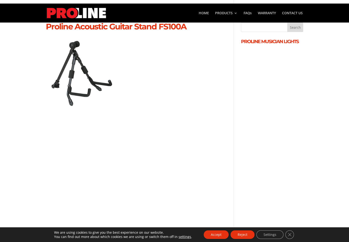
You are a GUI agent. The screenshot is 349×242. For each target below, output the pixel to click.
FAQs (248, 13)
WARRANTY (267, 13)
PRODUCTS (224, 13)
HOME (204, 13)
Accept (216, 234)
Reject (242, 234)
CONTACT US (292, 13)
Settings (270, 234)
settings (185, 237)
